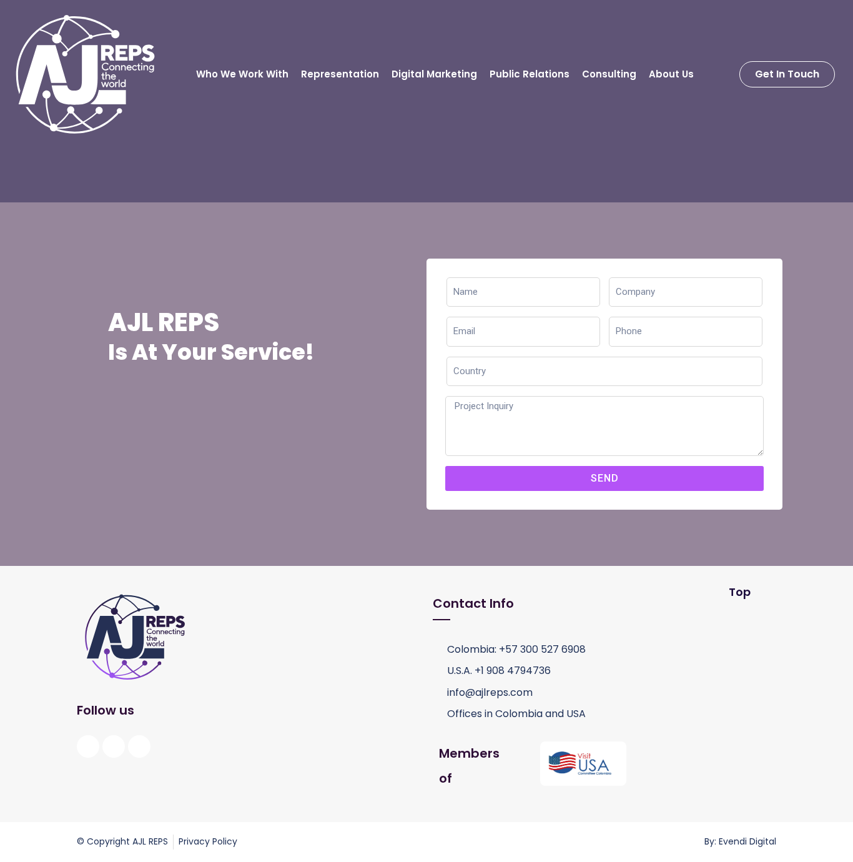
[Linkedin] (139, 746)
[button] (787, 74)
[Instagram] (113, 746)
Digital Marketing (434, 74)
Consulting (609, 74)
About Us (671, 74)
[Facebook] (88, 746)
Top (740, 592)
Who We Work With (242, 74)
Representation (340, 74)
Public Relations (529, 74)
